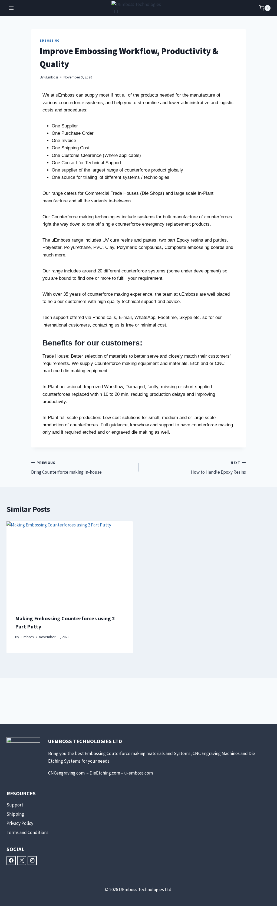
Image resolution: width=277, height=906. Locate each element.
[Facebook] (11, 860)
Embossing (49, 40)
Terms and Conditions (27, 832)
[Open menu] (11, 8)
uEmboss (51, 77)
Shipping (15, 814)
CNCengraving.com (66, 773)
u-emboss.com (138, 773)
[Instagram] (32, 860)
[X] (21, 860)
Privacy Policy (19, 823)
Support (14, 805)
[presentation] (69, 563)
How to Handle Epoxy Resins (218, 467)
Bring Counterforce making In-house (66, 467)
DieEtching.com (105, 773)
